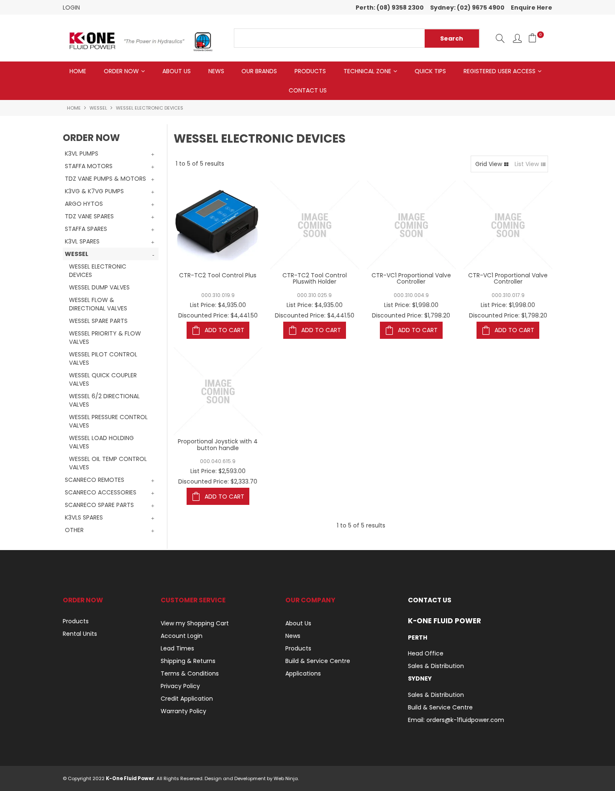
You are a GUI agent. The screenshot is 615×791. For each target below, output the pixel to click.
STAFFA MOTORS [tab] (89, 166)
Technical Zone (367, 71)
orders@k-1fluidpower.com (465, 720)
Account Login (181, 636)
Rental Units (80, 634)
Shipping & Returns (188, 661)
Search (500, 38)
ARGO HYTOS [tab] (84, 204)
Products (310, 71)
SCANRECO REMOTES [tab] (94, 480)
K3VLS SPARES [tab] (84, 517)
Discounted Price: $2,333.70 (217, 481)
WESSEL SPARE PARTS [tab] (98, 321)
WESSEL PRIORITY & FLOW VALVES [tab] (105, 337)
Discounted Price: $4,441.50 (218, 315)
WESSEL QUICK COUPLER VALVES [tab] (103, 379)
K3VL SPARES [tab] (82, 241)
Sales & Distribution (436, 666)
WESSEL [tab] (76, 254)
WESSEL (98, 108)
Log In (517, 38)
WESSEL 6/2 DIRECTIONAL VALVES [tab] (104, 400)
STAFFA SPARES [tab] (86, 229)
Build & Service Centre (317, 661)
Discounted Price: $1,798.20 (411, 315)
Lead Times (177, 648)
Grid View (488, 164)
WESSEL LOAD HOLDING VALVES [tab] (101, 442)
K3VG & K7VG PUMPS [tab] (94, 191)
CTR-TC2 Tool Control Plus (217, 275)
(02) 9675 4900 (481, 7)
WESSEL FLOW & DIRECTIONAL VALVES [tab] (98, 304)
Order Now (121, 71)
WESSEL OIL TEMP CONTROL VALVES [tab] (108, 463)
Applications (303, 673)
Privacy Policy (180, 686)
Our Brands (259, 71)
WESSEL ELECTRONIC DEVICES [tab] (97, 270)
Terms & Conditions (190, 673)
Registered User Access (500, 71)
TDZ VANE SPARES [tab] (89, 216)
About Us (176, 71)
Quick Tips (430, 71)
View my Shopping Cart (195, 623)
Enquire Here (531, 7)
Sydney (420, 678)
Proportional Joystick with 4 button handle (218, 444)
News (216, 71)
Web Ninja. (286, 778)
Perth (417, 637)
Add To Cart (224, 330)
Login (71, 7)
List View (527, 164)
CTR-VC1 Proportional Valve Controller (411, 278)
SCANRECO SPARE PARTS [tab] (99, 505)
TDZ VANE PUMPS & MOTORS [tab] (105, 178)
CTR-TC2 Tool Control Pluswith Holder (314, 278)
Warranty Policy (183, 711)
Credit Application (187, 698)
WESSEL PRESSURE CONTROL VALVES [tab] (108, 421)
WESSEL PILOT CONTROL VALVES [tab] (103, 358)
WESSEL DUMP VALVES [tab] (99, 287)
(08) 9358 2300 (400, 7)
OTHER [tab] (74, 530)
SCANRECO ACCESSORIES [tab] (100, 492)
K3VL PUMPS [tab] (81, 153)
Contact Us (308, 90)
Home (77, 71)
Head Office (425, 653)
